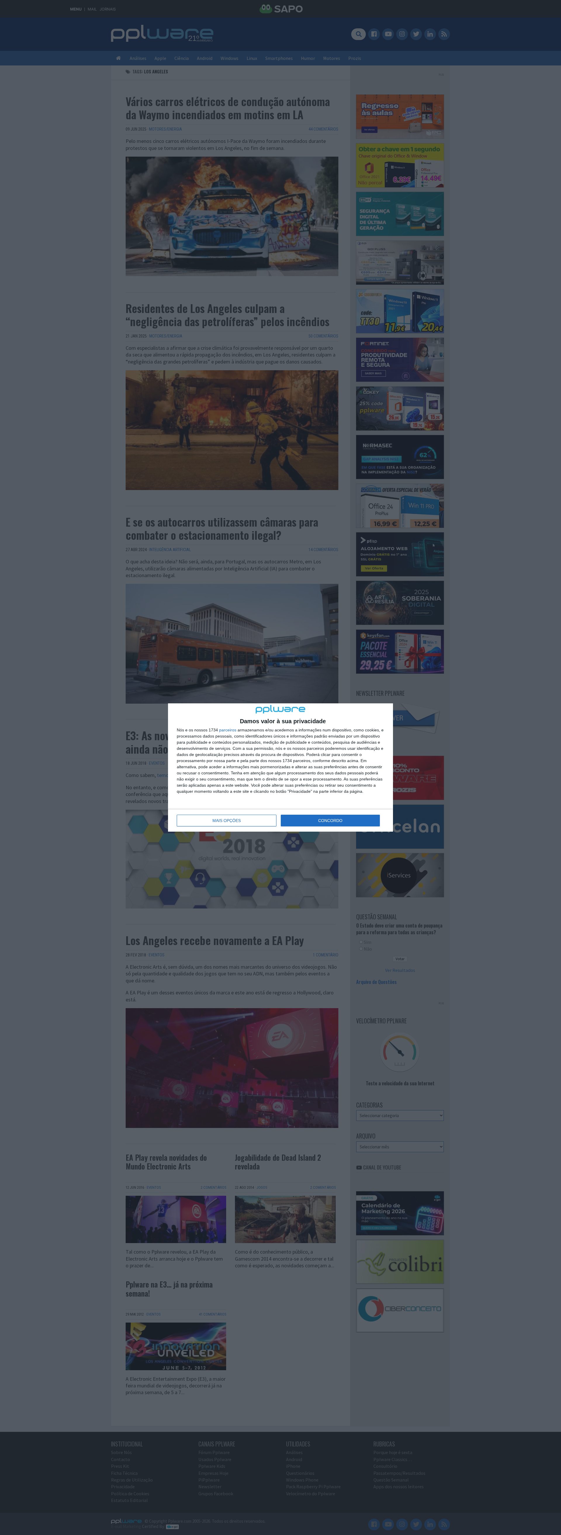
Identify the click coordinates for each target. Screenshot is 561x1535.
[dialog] (280, 767)
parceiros (227, 730)
